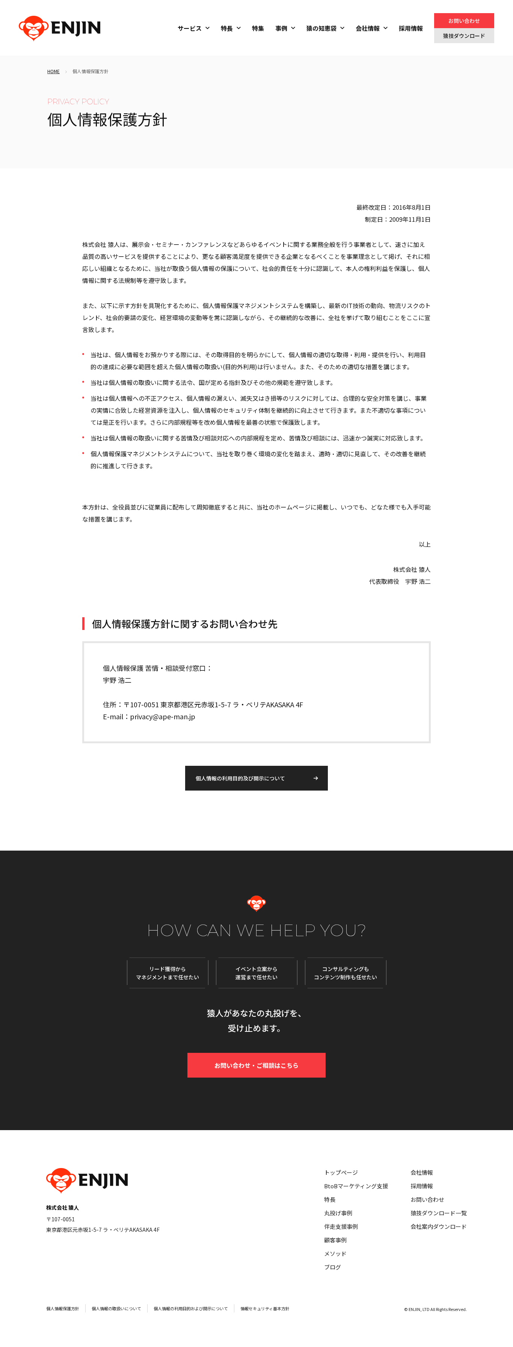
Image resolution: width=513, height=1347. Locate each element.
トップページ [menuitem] (341, 1172)
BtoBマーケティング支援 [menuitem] (356, 1186)
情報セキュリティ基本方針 (265, 1308)
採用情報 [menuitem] (411, 28)
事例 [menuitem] (281, 28)
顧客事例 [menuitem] (335, 1240)
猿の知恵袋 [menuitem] (321, 28)
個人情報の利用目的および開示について (191, 1308)
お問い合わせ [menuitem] (427, 1199)
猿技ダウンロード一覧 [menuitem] (438, 1213)
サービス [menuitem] (190, 28)
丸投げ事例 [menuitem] (338, 1213)
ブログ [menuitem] (332, 1267)
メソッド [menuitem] (335, 1253)
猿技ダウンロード (464, 35)
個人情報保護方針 (62, 1308)
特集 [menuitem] (258, 28)
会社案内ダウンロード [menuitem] (438, 1226)
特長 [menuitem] (227, 28)
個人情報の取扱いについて (116, 1308)
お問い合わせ (464, 20)
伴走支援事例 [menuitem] (341, 1226)
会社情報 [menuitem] (368, 28)
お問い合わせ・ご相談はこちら (256, 1065)
